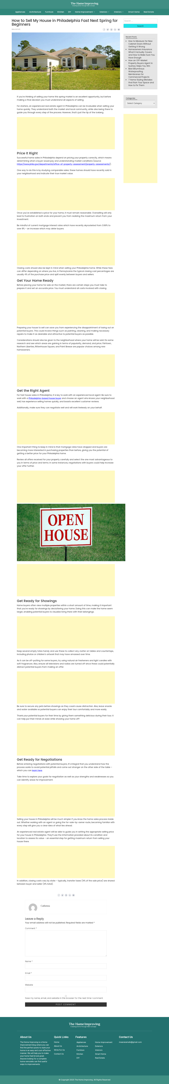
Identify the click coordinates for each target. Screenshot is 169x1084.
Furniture (49, 12)
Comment (31, 928)
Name (29, 961)
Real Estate (149, 12)
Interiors (118, 12)
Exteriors (103, 12)
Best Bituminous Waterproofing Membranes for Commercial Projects (138, 72)
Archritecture (35, 12)
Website (29, 985)
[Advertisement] (66, 133)
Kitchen (60, 12)
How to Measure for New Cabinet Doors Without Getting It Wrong (140, 44)
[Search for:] (140, 21)
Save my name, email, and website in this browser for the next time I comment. (64, 998)
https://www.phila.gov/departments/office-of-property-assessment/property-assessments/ (63, 164)
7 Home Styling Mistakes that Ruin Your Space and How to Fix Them (141, 82)
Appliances (20, 12)
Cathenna (45, 905)
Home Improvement (84, 12)
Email (28, 973)
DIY (69, 12)
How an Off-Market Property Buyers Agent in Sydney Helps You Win (140, 63)
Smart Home (134, 12)
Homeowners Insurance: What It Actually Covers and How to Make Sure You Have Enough (141, 53)
